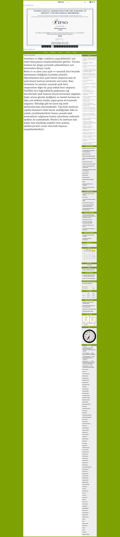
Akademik (85, 386)
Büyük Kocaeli (85, 438)
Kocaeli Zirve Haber (86, 397)
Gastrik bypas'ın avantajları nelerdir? (89, 87)
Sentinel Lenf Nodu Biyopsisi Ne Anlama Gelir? (89, 167)
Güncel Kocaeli (85, 449)
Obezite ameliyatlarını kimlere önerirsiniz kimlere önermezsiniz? (89, 104)
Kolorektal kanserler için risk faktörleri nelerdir (88, 303)
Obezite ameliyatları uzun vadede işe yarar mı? (89, 133)
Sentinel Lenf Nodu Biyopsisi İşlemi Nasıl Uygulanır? (89, 170)
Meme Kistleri (85, 175)
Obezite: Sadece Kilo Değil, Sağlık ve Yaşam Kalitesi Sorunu (89, 59)
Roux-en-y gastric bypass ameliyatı (89, 140)
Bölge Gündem (85, 482)
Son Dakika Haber (86, 395)
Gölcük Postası (85, 456)
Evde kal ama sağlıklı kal (87, 283)
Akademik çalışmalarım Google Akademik (88, 236)
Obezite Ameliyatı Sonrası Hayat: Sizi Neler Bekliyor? (89, 74)
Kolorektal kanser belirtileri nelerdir (89, 309)
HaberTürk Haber (86, 384)
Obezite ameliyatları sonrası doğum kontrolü (89, 119)
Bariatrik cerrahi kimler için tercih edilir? (89, 77)
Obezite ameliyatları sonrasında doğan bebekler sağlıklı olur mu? (89, 123)
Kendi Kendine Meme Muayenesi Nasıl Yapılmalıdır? (89, 151)
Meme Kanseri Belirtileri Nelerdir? (89, 156)
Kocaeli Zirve (85, 471)
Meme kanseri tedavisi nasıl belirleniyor (88, 184)
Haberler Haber (85, 391)
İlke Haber (85, 406)
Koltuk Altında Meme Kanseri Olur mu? (89, 159)
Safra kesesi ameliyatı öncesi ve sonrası (88, 226)
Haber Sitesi (85, 501)
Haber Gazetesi (85, 523)
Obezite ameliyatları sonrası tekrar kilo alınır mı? (89, 143)
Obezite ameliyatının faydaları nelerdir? (88, 126)
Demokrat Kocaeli (86, 447)
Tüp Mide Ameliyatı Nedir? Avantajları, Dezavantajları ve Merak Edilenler (89, 70)
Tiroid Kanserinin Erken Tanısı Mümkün (88, 194)
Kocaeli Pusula (85, 460)
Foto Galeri (67, 52)
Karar (84, 529)
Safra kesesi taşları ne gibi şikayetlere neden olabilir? (87, 222)
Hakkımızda (53, 52)
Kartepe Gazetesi (86, 451)
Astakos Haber (85, 475)
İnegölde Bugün (86, 508)
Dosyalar (60, 52)
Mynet (84, 519)
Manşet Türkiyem (86, 534)
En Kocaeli (85, 443)
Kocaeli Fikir (85, 421)
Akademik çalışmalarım (87, 417)
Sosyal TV (85, 371)
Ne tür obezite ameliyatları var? (89, 84)
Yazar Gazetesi (85, 503)
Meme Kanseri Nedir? (87, 154)
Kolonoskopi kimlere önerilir (88, 311)
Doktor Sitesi (85, 432)
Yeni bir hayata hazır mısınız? (88, 81)
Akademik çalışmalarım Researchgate (87, 239)
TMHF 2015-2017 (86, 380)
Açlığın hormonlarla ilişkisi (89, 111)
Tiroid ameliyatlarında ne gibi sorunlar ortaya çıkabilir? (88, 206)
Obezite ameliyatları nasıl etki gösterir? (89, 130)
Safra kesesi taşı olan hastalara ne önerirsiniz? (89, 229)
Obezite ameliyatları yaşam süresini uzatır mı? (89, 136)
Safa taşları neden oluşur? (87, 219)
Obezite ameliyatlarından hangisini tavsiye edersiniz (89, 108)
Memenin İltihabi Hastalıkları (88, 179)
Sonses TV (85, 495)
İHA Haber (85, 412)
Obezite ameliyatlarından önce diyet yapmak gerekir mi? (89, 115)
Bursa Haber (85, 510)
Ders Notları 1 (85, 419)
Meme (84, 181)
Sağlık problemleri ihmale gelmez (89, 269)
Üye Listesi (85, 244)
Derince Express (86, 469)
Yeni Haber (85, 486)
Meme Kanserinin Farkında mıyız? (89, 148)
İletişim (74, 52)
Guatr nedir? (85, 197)
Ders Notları (85, 410)
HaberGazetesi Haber (86, 404)
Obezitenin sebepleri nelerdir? (88, 63)
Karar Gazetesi (85, 369)
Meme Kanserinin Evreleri (87, 161)
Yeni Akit (84, 532)
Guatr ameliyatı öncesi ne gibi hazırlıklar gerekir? (88, 209)
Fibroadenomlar (86, 173)
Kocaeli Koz (85, 445)
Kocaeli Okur (85, 462)
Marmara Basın (85, 477)
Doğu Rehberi (85, 514)
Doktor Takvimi (86, 430)
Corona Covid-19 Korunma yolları (89, 278)
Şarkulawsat (85, 497)
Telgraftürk (85, 506)
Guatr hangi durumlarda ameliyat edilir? (89, 200)
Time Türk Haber (86, 373)
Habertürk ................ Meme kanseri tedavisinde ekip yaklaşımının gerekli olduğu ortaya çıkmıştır (89, 349)
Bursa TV (84, 493)
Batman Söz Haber (86, 399)
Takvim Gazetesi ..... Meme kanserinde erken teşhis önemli (88, 367)
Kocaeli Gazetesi (86, 434)
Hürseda (84, 499)
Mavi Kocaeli (85, 464)
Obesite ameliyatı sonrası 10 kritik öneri (89, 100)
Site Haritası (89, 265)
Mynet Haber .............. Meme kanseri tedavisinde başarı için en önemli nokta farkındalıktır (89, 362)
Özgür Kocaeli (85, 375)
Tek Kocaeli (85, 436)
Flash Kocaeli (85, 454)
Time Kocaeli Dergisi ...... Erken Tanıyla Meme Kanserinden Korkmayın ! (88, 358)
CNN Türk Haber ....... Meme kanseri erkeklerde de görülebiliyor (89, 354)
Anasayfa (46, 52)
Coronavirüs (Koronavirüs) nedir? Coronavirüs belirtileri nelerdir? (89, 275)
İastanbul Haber (86, 393)
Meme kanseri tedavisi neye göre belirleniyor (88, 188)
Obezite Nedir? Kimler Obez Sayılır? (89, 66)
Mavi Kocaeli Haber (86, 423)
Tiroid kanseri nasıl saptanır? (88, 202)
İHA (83, 521)
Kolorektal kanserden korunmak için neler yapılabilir (89, 306)
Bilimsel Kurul (85, 382)
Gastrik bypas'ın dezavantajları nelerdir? (88, 90)
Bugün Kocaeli (85, 473)
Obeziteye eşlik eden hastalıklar (88, 94)
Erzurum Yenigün (86, 484)
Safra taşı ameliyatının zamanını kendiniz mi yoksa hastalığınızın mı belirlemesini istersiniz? (89, 216)
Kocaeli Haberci (86, 512)
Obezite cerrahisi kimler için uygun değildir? (89, 97)
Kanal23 (84, 488)
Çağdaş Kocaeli (85, 378)
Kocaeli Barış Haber (86, 408)
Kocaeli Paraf (85, 458)
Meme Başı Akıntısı (86, 177)
